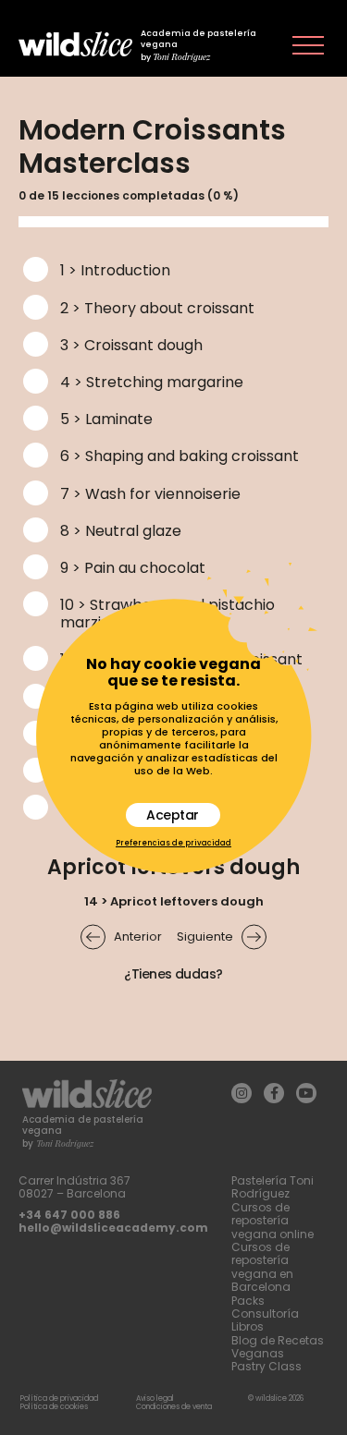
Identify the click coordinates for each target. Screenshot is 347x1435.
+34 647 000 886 (69, 1214)
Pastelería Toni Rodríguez (272, 1187)
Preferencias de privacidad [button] (173, 843)
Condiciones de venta (174, 1407)
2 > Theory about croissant (157, 308)
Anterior (138, 936)
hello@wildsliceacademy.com (113, 1227)
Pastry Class (266, 1366)
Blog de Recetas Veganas (277, 1346)
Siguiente (205, 936)
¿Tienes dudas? (173, 974)
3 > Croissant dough (131, 345)
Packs (248, 1300)
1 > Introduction (115, 270)
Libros (247, 1326)
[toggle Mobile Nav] (308, 45)
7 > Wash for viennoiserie (150, 494)
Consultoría (265, 1313)
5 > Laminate (106, 419)
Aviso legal (155, 1398)
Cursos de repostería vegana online (272, 1220)
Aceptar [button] (172, 815)
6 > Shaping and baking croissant (179, 456)
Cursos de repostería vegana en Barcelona (262, 1267)
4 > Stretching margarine (151, 382)
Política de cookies (54, 1407)
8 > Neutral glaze (120, 530)
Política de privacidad (59, 1398)
